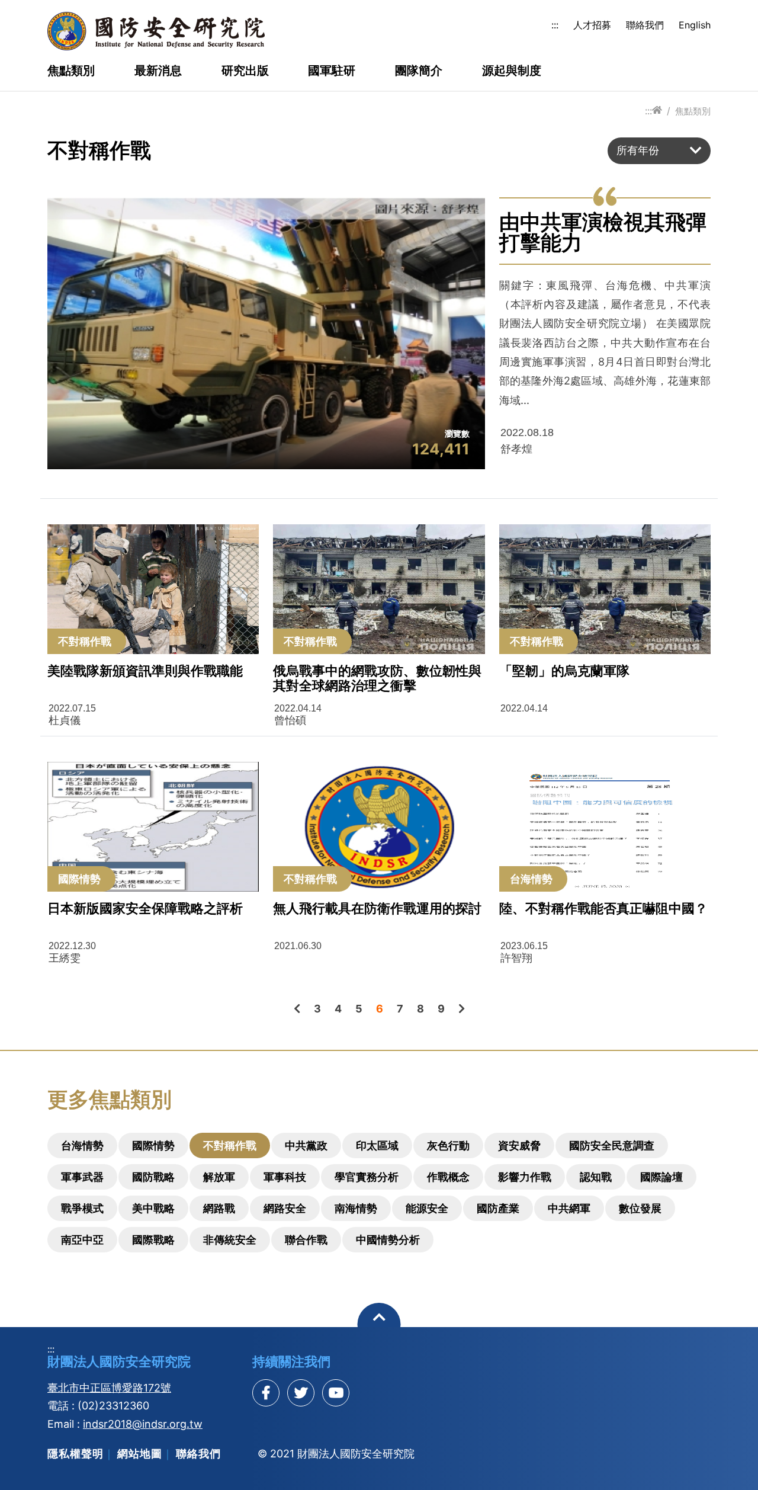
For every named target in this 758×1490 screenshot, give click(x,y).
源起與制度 (511, 71)
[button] (659, 150)
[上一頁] (297, 1008)
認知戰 (596, 1177)
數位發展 (640, 1208)
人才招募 (592, 25)
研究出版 (245, 71)
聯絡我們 (645, 25)
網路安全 (285, 1208)
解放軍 (219, 1177)
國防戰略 (153, 1177)
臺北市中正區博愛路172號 (109, 1388)
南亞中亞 (82, 1239)
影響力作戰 (524, 1177)
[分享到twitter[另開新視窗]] (300, 1392)
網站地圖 (139, 1453)
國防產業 (498, 1208)
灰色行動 (448, 1145)
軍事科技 (285, 1177)
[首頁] (657, 110)
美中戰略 (153, 1208)
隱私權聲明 (75, 1453)
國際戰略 (153, 1239)
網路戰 (219, 1208)
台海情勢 (82, 1145)
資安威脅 (519, 1145)
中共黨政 (306, 1145)
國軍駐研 (331, 71)
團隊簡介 (418, 71)
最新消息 (158, 71)
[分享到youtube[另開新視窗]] (335, 1392)
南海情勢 (356, 1208)
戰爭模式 (82, 1208)
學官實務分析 (367, 1177)
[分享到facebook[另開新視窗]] (266, 1392)
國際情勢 (153, 1145)
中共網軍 (569, 1208)
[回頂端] (379, 1324)
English (695, 25)
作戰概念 (448, 1177)
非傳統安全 (229, 1239)
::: (554, 25)
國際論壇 (661, 1177)
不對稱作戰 (229, 1145)
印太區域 (377, 1145)
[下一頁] (461, 1008)
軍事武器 (82, 1177)
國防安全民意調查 (611, 1145)
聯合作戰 (306, 1239)
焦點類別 (71, 71)
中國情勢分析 (388, 1239)
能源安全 (427, 1208)
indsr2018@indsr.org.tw (143, 1424)
